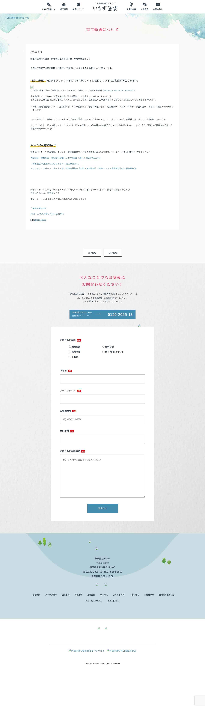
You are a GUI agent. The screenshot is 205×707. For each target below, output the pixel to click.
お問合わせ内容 (68, 340)
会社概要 (145, 9)
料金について (78, 9)
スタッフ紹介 (51, 594)
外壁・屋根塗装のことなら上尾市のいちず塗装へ (105, 8)
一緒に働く (134, 594)
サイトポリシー (113, 601)
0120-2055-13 (94, 571)
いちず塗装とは (49, 9)
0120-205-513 (39, 208)
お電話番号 (65, 410)
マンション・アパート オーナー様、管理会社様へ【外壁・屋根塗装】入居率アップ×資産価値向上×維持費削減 (83, 168)
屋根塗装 (91, 594)
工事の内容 (131, 9)
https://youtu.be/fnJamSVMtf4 (119, 90)
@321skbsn (41, 219)
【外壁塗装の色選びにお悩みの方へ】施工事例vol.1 (54, 163)
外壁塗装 (78, 594)
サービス (104, 594)
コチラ (50, 193)
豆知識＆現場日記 (167, 594)
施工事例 (64, 9)
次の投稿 (113, 252)
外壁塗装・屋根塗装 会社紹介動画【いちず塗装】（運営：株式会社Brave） (66, 157)
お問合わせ (158, 9)
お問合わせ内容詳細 (70, 451)
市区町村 (64, 430)
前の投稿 (92, 252)
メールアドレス (68, 390)
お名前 (63, 370)
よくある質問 (119, 594)
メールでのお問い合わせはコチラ (48, 214)
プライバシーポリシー (94, 601)
